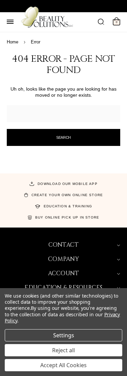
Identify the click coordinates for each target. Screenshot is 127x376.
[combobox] (63, 113)
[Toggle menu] (10, 22)
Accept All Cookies (63, 365)
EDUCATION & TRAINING (68, 206)
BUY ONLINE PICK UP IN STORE (67, 217)
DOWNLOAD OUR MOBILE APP (68, 184)
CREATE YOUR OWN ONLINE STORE (67, 195)
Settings (63, 335)
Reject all (63, 350)
